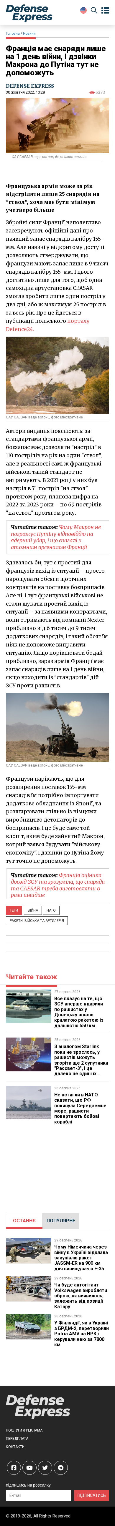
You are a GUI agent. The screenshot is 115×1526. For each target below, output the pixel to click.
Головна (13, 33)
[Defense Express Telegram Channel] (61, 1468)
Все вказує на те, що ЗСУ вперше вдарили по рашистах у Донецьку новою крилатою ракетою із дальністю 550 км (79, 1012)
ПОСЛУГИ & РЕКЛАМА (24, 1430)
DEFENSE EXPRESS (30, 86)
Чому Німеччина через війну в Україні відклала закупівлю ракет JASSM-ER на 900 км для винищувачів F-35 (81, 1257)
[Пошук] (94, 11)
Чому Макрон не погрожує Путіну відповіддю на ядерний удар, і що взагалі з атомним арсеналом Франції (56, 537)
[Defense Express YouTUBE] (29, 1468)
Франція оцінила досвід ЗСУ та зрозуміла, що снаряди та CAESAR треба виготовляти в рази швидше (58, 885)
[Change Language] (83, 10)
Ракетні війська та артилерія (37, 921)
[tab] (24, 1221)
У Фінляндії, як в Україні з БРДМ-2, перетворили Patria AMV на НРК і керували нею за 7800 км (81, 1333)
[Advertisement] (57, 1166)
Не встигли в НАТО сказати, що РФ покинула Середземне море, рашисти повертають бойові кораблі (80, 1108)
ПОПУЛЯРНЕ (61, 1221)
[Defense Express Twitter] (45, 1468)
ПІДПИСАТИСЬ (92, 1495)
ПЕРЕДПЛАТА (17, 1439)
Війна (33, 910)
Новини (29, 33)
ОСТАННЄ (24, 1221)
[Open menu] (105, 10)
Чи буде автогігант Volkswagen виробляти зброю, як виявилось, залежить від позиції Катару (80, 1295)
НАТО (51, 910)
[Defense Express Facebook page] (14, 1468)
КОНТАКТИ (15, 1447)
